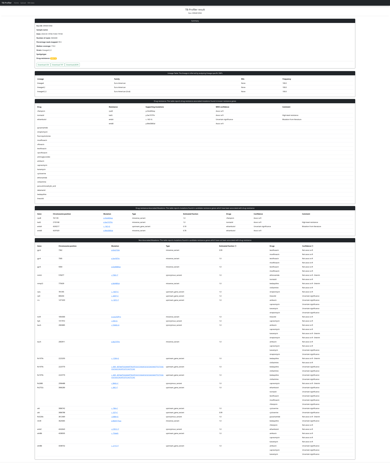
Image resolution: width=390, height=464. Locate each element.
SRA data (31, 3)
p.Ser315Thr (108, 222)
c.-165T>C (115, 292)
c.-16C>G (106, 226)
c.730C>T (114, 275)
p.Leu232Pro (116, 317)
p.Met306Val (108, 230)
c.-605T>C (115, 296)
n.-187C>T (115, 300)
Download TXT (57, 65)
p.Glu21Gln (115, 250)
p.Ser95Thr (115, 258)
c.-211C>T (115, 446)
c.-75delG (114, 433)
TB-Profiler (7, 2)
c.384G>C (114, 383)
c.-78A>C (114, 408)
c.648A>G (114, 417)
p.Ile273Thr (115, 342)
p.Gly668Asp (116, 267)
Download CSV (43, 65)
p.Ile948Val (115, 283)
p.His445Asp (108, 218)
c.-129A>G (115, 358)
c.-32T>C (114, 412)
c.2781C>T (115, 429)
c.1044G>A (115, 325)
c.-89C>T (114, 387)
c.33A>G (114, 321)
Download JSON (72, 65)
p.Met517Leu (116, 421)
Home (16, 3)
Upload (23, 3)
